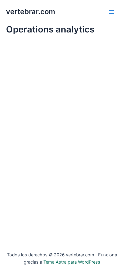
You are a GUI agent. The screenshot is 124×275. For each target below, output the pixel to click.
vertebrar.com (30, 11)
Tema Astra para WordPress (71, 262)
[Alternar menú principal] (111, 12)
